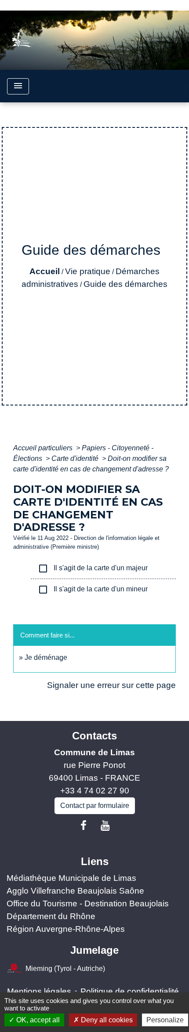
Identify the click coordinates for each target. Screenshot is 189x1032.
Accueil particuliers (43, 448)
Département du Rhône (51, 916)
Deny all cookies (106, 1020)
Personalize (165, 1020)
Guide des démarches (125, 284)
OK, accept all (37, 1020)
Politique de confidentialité (129, 991)
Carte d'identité (75, 458)
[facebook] (83, 825)
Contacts (94, 736)
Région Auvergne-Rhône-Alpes (66, 929)
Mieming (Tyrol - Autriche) (65, 968)
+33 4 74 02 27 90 (94, 790)
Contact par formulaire (94, 805)
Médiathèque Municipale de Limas (71, 878)
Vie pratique (87, 271)
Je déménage (46, 657)
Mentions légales (39, 991)
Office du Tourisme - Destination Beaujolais (88, 903)
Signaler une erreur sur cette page (111, 685)
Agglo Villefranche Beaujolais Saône (75, 890)
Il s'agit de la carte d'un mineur (93, 589)
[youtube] (105, 825)
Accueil (44, 271)
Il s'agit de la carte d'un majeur (93, 568)
